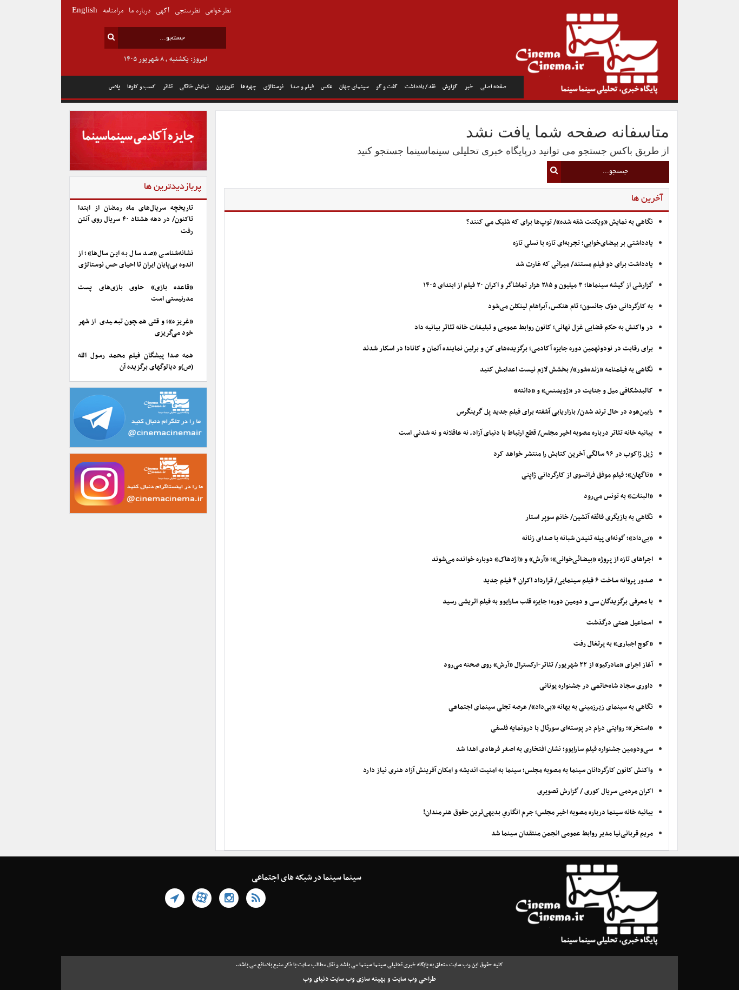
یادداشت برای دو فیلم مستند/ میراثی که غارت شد (584, 264)
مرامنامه (113, 11)
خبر (469, 86)
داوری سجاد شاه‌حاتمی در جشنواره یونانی (596, 686)
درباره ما (139, 11)
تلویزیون (225, 86)
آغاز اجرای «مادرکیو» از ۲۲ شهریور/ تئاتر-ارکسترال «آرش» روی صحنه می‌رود (548, 665)
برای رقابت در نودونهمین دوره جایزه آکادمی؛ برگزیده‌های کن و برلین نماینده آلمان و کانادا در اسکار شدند (507, 349)
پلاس (114, 86)
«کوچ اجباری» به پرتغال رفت (613, 644)
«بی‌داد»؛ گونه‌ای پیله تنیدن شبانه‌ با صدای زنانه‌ (587, 538)
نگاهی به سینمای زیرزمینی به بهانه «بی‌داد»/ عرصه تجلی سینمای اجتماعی (550, 707)
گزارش (450, 86)
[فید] (256, 898)
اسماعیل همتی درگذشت (619, 623)
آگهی (162, 11)
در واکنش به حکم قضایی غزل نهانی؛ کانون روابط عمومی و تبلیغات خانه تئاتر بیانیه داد (533, 328)
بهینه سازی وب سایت (358, 979)
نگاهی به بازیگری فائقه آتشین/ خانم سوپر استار (589, 517)
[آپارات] (202, 898)
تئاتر (168, 86)
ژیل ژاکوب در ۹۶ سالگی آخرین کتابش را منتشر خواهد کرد (573, 454)
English (84, 11)
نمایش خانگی (194, 86)
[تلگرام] (174, 898)
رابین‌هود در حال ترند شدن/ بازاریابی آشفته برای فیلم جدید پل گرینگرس (555, 412)
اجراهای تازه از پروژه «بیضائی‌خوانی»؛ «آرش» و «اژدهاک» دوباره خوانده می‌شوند (542, 560)
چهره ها (248, 86)
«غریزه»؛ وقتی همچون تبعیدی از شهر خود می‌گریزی (135, 327)
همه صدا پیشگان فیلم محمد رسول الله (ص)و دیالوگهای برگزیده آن (135, 361)
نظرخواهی (217, 11)
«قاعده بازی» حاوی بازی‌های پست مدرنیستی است (135, 293)
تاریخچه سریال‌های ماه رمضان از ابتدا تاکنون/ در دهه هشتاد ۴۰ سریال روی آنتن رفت (135, 219)
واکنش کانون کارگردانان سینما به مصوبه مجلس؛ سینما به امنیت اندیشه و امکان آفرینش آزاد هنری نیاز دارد (508, 770)
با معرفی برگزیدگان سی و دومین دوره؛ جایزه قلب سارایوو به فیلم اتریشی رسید (548, 602)
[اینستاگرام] (229, 898)
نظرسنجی (187, 11)
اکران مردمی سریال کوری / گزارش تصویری (595, 792)
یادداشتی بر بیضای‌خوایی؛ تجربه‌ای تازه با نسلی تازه (583, 243)
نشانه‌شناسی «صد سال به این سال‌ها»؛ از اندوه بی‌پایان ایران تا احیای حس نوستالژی (135, 259)
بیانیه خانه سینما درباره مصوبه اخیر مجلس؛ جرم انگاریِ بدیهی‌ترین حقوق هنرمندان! (538, 813)
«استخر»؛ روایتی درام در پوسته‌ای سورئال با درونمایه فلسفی (572, 728)
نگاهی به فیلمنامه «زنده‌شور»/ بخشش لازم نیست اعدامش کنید (566, 370)
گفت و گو (387, 86)
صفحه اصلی (493, 86)
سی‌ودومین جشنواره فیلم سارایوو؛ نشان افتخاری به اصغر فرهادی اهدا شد (554, 749)
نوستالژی (273, 86)
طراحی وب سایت (414, 979)
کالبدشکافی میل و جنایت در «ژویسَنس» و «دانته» (583, 391)
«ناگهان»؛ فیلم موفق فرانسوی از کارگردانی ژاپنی (587, 475)
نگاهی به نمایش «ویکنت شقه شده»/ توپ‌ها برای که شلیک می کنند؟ (559, 222)
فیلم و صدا (302, 86)
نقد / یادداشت (420, 86)
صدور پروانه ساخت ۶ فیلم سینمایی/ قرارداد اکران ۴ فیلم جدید (568, 581)
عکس (326, 86)
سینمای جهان (354, 86)
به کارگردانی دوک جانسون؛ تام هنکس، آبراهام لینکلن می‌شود (570, 307)
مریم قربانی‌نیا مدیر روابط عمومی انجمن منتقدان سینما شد (572, 834)
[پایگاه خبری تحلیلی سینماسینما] (601, 55)
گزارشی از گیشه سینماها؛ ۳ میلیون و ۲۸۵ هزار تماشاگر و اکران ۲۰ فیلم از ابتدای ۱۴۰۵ (538, 285)
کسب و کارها (141, 86)
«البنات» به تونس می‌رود (618, 496)
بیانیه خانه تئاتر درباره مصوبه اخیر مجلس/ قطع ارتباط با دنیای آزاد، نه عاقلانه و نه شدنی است (526, 433)
